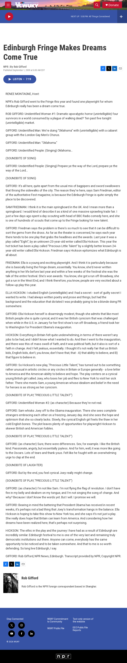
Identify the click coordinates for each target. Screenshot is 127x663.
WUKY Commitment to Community (57, 620)
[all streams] (122, 16)
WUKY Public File (55, 628)
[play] (9, 16)
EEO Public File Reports (80, 628)
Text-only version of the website (83, 620)
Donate (113, 5)
